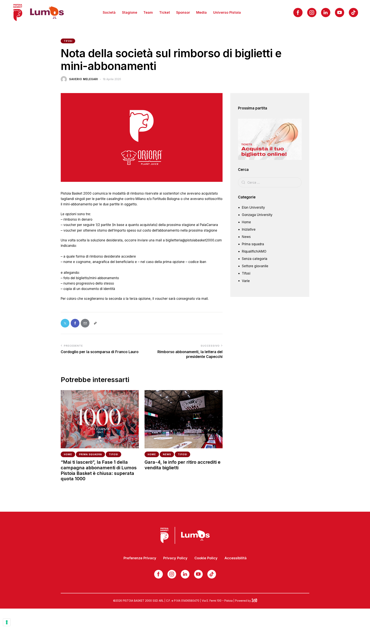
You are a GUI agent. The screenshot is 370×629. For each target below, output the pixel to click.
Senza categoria (254, 259)
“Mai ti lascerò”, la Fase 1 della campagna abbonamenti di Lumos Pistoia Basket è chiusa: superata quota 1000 (99, 470)
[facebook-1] (298, 12)
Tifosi (68, 40)
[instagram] (311, 12)
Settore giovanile (255, 266)
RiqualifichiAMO (254, 251)
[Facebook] (75, 323)
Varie (246, 281)
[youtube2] (339, 12)
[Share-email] (85, 323)
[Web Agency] (254, 600)
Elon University (253, 207)
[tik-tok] (353, 12)
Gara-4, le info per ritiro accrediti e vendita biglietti (182, 464)
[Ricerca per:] (270, 182)
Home (68, 454)
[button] (95, 323)
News (167, 454)
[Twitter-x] (65, 323)
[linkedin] (325, 12)
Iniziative (249, 229)
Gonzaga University (257, 215)
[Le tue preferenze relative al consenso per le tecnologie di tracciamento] (6, 622)
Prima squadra (90, 454)
